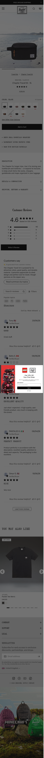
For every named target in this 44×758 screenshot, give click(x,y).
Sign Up (29, 387)
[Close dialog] (41, 366)
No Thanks (29, 390)
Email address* (20, 382)
